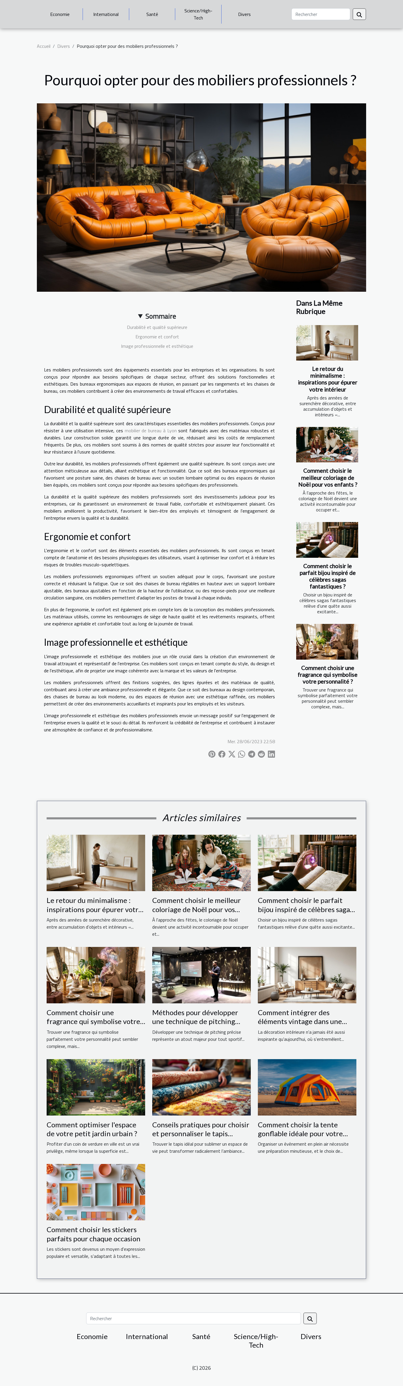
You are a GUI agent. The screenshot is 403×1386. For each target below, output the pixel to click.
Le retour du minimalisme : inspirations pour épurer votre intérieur (327, 378)
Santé (152, 14)
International (106, 14)
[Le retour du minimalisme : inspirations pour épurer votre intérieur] (327, 343)
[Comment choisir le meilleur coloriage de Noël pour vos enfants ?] (327, 444)
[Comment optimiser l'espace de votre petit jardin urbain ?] (96, 1086)
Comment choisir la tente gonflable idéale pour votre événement (300, 1133)
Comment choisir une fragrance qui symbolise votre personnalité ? (328, 674)
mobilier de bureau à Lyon (151, 430)
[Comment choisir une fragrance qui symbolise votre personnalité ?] (327, 641)
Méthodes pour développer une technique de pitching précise (195, 1021)
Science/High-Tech (198, 14)
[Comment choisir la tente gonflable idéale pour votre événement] (307, 1086)
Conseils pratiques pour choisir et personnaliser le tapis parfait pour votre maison (200, 1133)
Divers (244, 14)
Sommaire (160, 316)
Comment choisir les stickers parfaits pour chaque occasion (93, 1233)
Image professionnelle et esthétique (157, 346)
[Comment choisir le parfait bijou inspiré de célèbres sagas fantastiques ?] (327, 539)
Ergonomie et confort (157, 336)
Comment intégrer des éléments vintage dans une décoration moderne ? (300, 1021)
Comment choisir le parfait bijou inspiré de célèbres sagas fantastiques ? (328, 576)
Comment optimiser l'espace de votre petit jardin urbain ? (92, 1129)
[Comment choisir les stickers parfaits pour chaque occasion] (96, 1191)
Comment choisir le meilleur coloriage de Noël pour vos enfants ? (327, 477)
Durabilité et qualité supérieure (157, 327)
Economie (60, 14)
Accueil (43, 46)
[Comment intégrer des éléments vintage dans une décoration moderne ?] (307, 974)
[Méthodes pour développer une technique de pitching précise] (201, 974)
